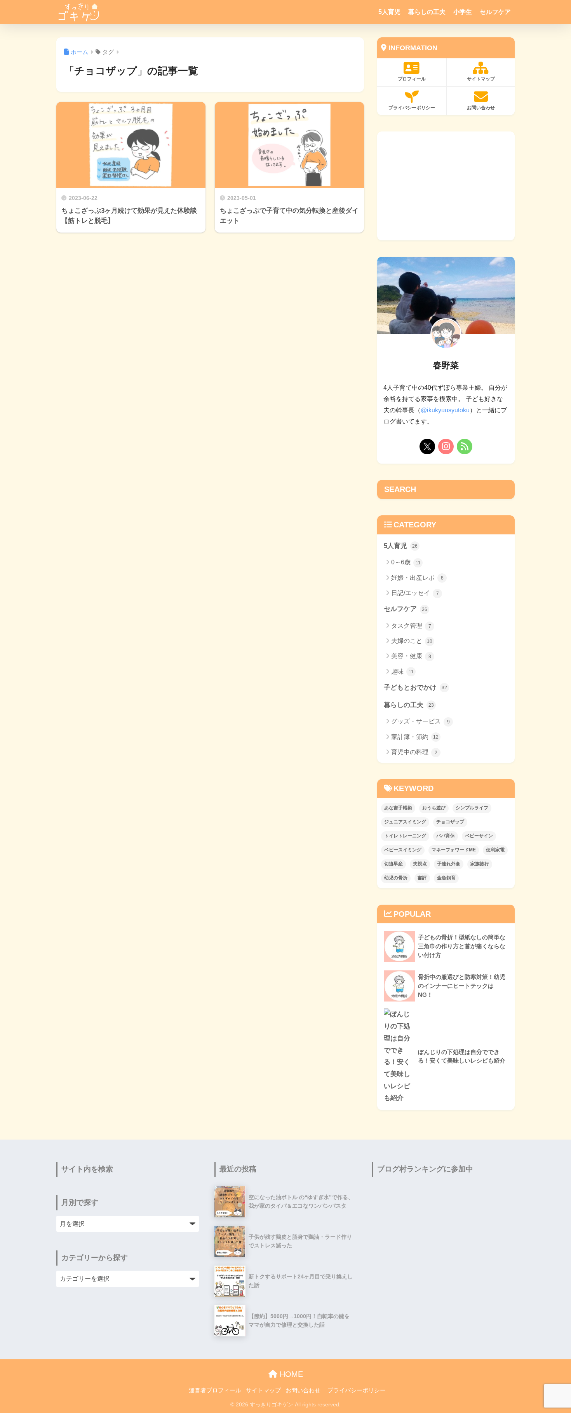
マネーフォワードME (454, 850)
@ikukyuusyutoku (445, 410)
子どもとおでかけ (415, 687)
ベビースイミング (402, 850)
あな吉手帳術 (398, 808)
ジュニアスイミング (405, 822)
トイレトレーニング (405, 836)
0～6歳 (406, 562)
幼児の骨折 (395, 878)
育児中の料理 (414, 752)
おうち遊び (434, 808)
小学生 (462, 12)
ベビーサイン (479, 836)
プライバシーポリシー (411, 107)
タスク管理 (411, 625)
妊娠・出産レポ (417, 577)
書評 (422, 878)
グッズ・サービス (420, 721)
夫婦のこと (411, 640)
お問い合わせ (481, 107)
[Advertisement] (446, 185)
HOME (290, 1374)
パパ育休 (445, 836)
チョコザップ (450, 822)
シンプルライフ (472, 808)
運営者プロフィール (215, 1390)
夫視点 (420, 864)
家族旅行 (479, 864)
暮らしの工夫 (427, 12)
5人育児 (389, 12)
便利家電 (495, 850)
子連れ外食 (448, 864)
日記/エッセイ (415, 593)
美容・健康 (411, 656)
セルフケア (495, 12)
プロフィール (412, 79)
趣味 (402, 671)
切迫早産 (393, 864)
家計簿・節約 (415, 737)
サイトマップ (481, 79)
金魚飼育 (446, 878)
